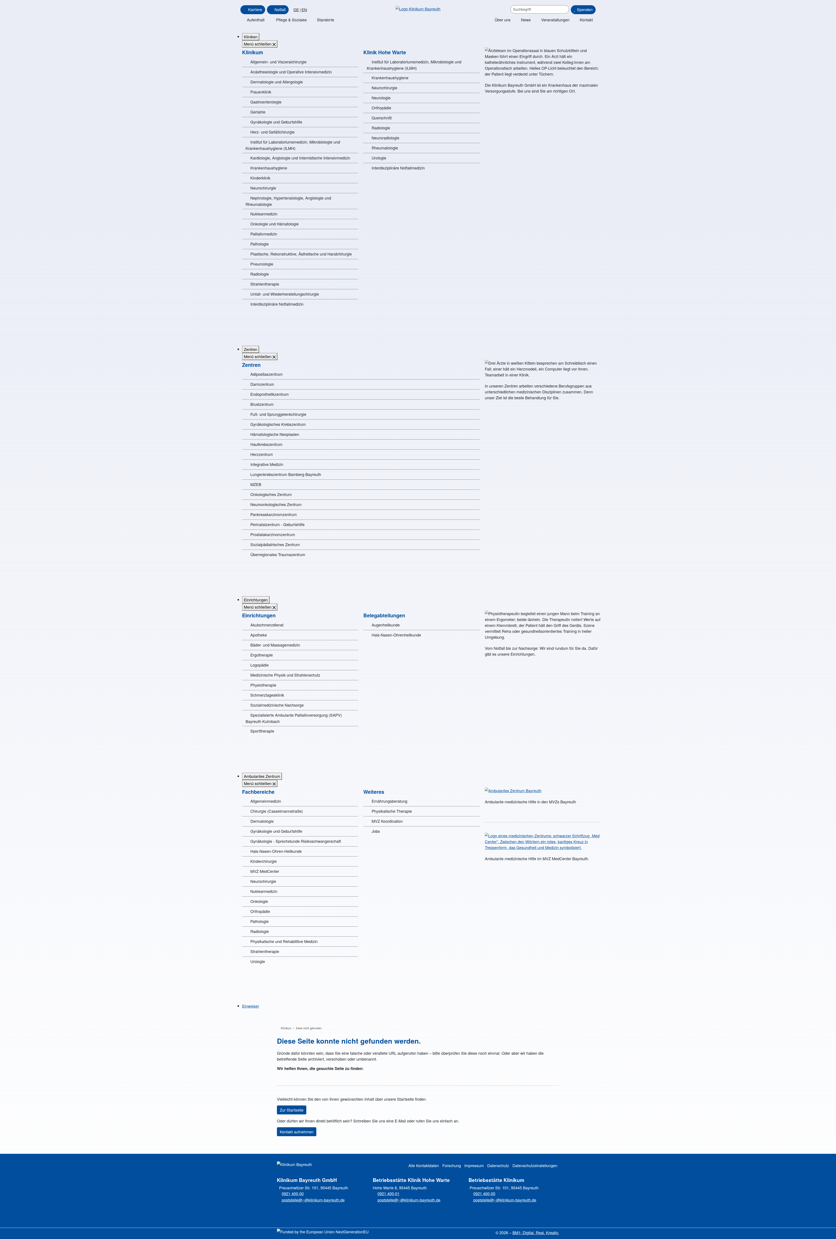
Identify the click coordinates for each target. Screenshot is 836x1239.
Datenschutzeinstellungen (534, 1165)
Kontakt (586, 19)
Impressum (474, 1165)
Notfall (280, 9)
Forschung (451, 1165)
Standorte (325, 19)
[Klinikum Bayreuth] (418, 8)
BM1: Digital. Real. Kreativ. (535, 1232)
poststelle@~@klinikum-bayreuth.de (313, 1200)
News (526, 19)
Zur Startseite (291, 1110)
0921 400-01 (388, 1193)
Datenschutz (498, 1165)
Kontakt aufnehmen (297, 1131)
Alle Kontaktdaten (423, 1165)
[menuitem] (250, 36)
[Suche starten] (564, 9)
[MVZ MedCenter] (543, 841)
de (296, 9)
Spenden (585, 9)
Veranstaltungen (555, 19)
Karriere (255, 9)
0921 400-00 (293, 1193)
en (304, 9)
